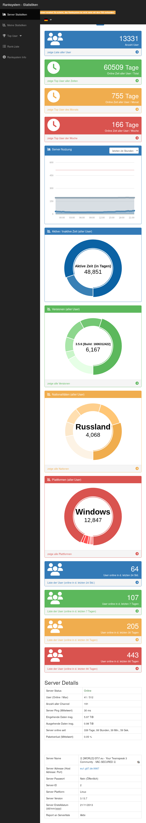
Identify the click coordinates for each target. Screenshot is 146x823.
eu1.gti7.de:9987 (89, 768)
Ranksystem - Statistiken (20, 4)
